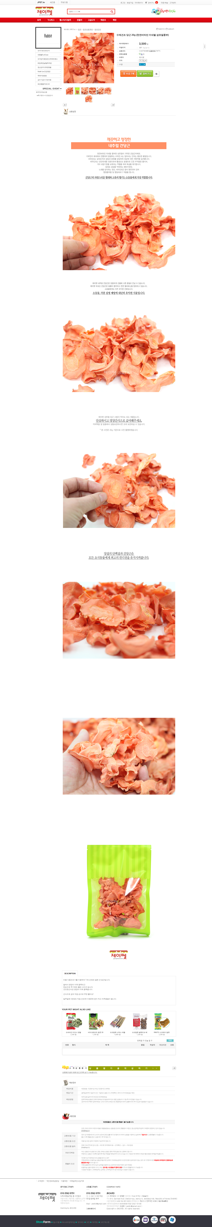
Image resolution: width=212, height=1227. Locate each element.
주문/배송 (164, 3)
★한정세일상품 (41, 92)
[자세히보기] (85, 1147)
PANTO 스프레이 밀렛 (162, 1032)
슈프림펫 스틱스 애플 (117, 1032)
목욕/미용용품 (42, 76)
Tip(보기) (146, 48)
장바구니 (151, 3)
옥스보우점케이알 (68, 1222)
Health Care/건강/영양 (44, 71)
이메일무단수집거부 (77, 1181)
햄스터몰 (56, 1222)
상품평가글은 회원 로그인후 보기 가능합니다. (79, 1072)
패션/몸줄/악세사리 (44, 84)
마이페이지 (139, 3)
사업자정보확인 (163, 1201)
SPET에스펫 (105, 1222)
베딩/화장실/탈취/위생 (44, 63)
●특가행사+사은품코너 (45, 95)
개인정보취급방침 (52, 1181)
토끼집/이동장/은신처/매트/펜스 (48, 59)
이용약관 (64, 1181)
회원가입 (130, 3)
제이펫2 (95, 1222)
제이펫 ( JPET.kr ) (70, 29)
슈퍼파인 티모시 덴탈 (73, 1032)
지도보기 (145, 1196)
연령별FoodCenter (43, 55)
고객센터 (173, 3)
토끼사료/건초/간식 (44, 50)
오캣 (88, 1222)
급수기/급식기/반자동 (44, 80)
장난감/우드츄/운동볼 (44, 67)
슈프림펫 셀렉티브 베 (139, 1032)
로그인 (123, 3)
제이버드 (80, 1222)
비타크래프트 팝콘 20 (95, 1032)
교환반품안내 (91, 1208)
